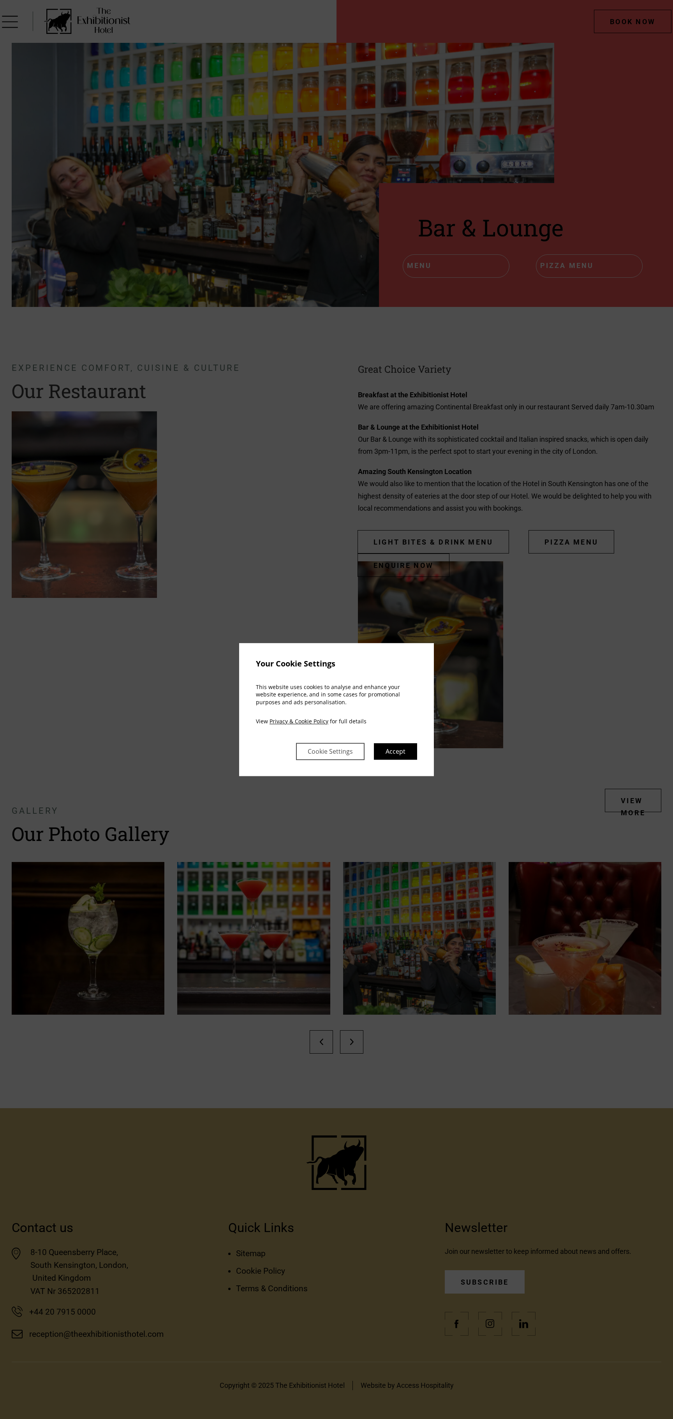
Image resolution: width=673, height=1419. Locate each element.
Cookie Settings (330, 751)
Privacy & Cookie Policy (299, 721)
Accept (395, 751)
